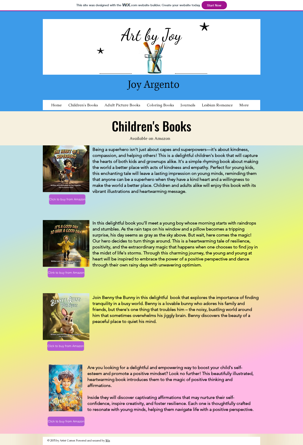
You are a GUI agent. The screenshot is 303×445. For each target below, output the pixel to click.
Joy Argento (153, 85)
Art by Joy (151, 35)
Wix (107, 440)
